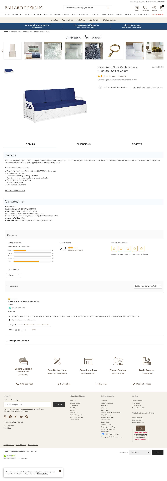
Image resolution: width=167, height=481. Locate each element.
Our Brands (74, 405)
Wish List (104, 408)
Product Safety (106, 420)
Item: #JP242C (157, 67)
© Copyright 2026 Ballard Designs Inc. (16, 451)
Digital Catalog (106, 415)
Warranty (104, 405)
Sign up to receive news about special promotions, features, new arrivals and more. (24, 410)
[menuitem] (7, 14)
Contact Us (73, 412)
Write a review (122, 76)
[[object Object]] (83, 290)
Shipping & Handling (108, 427)
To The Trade (136, 405)
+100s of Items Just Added (85, 27)
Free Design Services (137, 1)
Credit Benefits (137, 417)
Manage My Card (138, 422)
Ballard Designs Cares (77, 415)
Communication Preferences (110, 412)
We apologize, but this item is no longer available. (117, 80)
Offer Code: (21, 458)
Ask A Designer (137, 400)
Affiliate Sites (124, 452)
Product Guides (106, 424)
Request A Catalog (107, 417)
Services (135, 396)
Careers (72, 410)
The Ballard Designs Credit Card (143, 413)
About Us (73, 400)
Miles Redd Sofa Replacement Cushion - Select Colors (30, 31)
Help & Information (107, 396)
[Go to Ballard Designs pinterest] (26, 416)
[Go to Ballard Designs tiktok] (15, 416)
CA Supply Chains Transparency (111, 437)
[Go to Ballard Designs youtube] (21, 416)
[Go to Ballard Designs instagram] (5, 416)
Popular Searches (33, 445)
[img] (55, 102)
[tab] (30, 144)
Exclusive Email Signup (12, 400)
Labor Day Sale (37, 27)
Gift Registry (105, 410)
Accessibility (105, 431)
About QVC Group (76, 417)
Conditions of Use (9, 445)
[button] (24, 7)
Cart (161, 10)
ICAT (26, 458)
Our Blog (73, 408)
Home (6, 31)
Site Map (34, 451)
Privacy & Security (21, 445)
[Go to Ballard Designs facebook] (10, 416)
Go (158, 452)
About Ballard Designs (77, 396)
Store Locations (75, 403)
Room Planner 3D (138, 408)
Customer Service (107, 403)
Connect (7, 396)
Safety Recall (105, 422)
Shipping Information (15, 191)
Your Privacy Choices (111, 434)
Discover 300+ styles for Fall (131, 27)
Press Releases (74, 420)
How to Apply (136, 420)
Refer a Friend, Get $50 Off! (155, 1)
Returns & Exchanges (108, 429)
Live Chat (104, 400)
